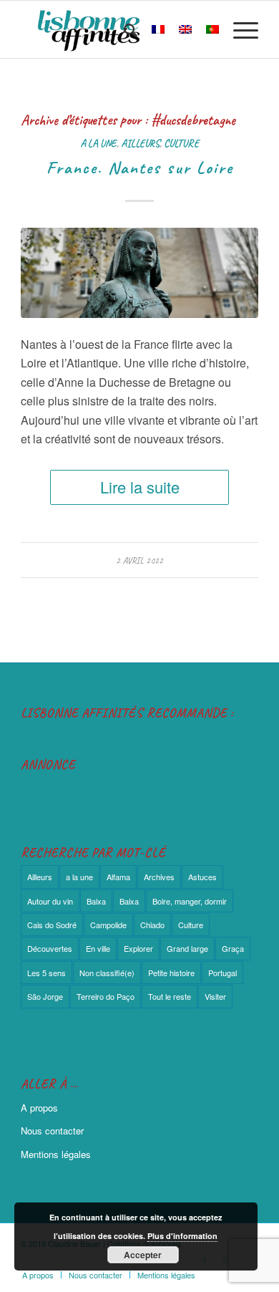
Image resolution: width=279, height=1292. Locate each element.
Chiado (152, 924)
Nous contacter (52, 1130)
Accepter (143, 1254)
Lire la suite (140, 487)
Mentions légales (56, 1154)
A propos (39, 1107)
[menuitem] (123, 29)
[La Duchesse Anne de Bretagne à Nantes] (139, 273)
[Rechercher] (123, 29)
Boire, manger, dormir (189, 901)
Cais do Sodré (52, 924)
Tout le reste (169, 996)
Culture (181, 143)
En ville (98, 948)
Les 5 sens (46, 972)
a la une (98, 143)
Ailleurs (140, 143)
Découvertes (49, 948)
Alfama (118, 876)
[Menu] (238, 29)
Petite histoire (171, 972)
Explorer (138, 948)
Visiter (215, 996)
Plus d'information (182, 1235)
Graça (233, 948)
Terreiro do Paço (105, 996)
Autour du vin (50, 901)
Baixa (96, 901)
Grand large (187, 948)
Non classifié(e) (106, 972)
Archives (159, 876)
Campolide (108, 924)
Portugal (222, 972)
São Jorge (45, 996)
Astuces (202, 876)
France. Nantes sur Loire (139, 167)
